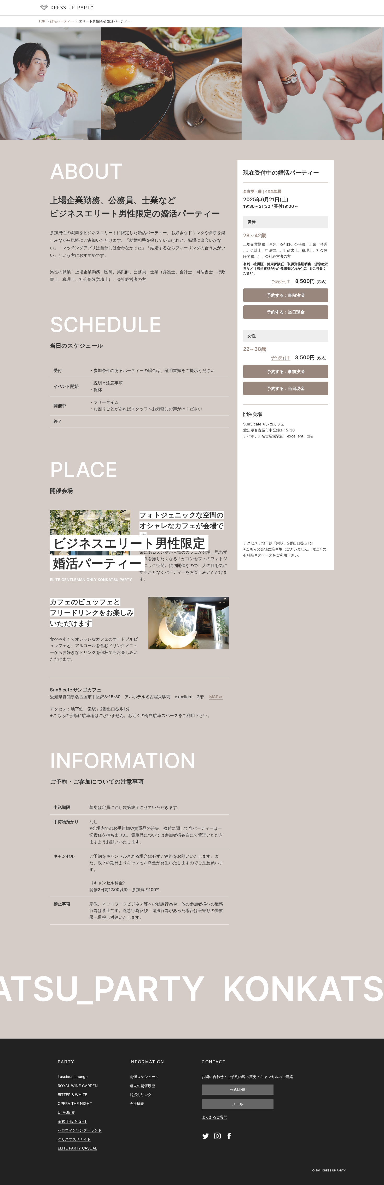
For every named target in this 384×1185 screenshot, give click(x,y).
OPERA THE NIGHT (75, 1103)
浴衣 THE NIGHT (72, 1121)
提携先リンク (141, 1094)
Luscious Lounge (73, 1076)
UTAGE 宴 (66, 1112)
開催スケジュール (144, 1076)
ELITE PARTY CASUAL (77, 1148)
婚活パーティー (62, 21)
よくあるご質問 (214, 1117)
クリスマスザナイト (74, 1139)
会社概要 (137, 1103)
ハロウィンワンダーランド (80, 1130)
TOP (41, 21)
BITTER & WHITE (72, 1094)
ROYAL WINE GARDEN (78, 1085)
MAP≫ (216, 696)
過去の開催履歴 (142, 1085)
